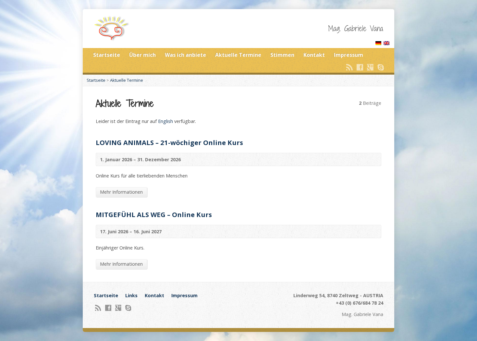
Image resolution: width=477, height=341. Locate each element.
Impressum (348, 54)
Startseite (106, 54)
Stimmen (282, 54)
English (165, 121)
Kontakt (314, 54)
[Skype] (380, 67)
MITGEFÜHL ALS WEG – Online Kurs (154, 214)
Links (131, 295)
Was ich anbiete (185, 54)
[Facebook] (360, 67)
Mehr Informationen (121, 192)
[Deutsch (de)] (378, 41)
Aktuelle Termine (238, 54)
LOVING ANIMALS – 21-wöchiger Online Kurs (169, 142)
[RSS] (349, 67)
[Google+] (370, 67)
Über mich (142, 54)
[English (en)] (386, 41)
